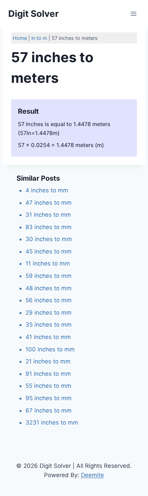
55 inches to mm (48, 385)
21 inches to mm (48, 361)
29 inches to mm (48, 312)
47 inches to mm (48, 202)
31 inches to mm (48, 214)
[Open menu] (133, 13)
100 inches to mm (50, 349)
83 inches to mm (48, 227)
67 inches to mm (48, 410)
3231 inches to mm (51, 422)
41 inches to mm (48, 337)
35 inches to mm (48, 324)
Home (20, 38)
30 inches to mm (48, 239)
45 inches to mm (48, 251)
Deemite (92, 475)
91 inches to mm (48, 373)
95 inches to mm (48, 398)
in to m (39, 38)
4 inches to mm (46, 190)
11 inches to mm (47, 263)
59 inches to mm (48, 275)
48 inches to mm (48, 288)
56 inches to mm (48, 300)
